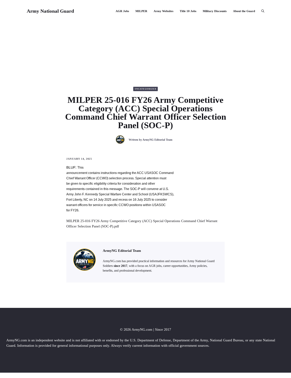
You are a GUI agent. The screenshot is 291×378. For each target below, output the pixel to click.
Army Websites (163, 11)
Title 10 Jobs (188, 11)
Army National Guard (50, 11)
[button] (261, 11)
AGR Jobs (122, 11)
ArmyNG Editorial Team (157, 139)
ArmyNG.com (142, 329)
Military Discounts (215, 11)
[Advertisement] (145, 52)
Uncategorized (145, 89)
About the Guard (244, 11)
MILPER (141, 11)
